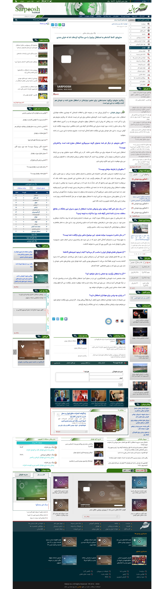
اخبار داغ (142, 16)
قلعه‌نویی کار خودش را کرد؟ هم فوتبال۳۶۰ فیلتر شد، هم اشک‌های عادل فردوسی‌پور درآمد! (127, 464)
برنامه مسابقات (21, 188)
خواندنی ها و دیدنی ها (35, 523)
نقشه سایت (104, 574)
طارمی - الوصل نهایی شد (30, 95)
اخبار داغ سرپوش (136, 167)
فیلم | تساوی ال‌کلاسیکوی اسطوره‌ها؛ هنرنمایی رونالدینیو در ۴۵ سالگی (60, 492)
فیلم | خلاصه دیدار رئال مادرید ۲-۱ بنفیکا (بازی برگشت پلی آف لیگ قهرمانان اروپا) (139, 492)
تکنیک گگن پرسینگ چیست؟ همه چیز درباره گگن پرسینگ (31, 148)
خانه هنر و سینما (76, 523)
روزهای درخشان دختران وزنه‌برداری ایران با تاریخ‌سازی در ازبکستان (141, 321)
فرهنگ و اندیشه (76, 526)
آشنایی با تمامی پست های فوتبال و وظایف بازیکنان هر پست (31, 127)
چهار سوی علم (58, 523)
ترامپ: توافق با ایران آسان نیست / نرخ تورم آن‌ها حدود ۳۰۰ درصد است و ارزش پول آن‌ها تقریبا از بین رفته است (62, 404)
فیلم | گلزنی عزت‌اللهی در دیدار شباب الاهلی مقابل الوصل (139, 514)
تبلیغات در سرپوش (102, 571)
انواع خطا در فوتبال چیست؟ (38, 173)
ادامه (133, 288)
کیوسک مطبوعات (89, 16)
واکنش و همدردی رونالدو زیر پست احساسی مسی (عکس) (79, 445)
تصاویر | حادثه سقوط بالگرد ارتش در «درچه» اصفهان (54, 560)
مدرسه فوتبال (23, 475)
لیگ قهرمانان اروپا (32, 238)
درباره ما (142, 571)
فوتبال (125, 24)
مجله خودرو (58, 529)
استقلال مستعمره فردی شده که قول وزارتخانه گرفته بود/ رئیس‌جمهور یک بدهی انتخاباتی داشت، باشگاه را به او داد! (127, 448)
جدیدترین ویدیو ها (141, 533)
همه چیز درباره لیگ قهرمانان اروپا (37, 140)
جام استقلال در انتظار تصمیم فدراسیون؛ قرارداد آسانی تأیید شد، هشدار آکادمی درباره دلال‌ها (108, 348)
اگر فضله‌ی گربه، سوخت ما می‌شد (38, 518)
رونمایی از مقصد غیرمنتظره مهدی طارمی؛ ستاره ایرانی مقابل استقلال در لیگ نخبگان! (80, 404)
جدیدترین (57, 363)
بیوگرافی (99, 16)
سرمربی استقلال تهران (80, 348)
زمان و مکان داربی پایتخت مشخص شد (27, 54)
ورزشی (48, 296)
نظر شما (86, 371)
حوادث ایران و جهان (111, 529)
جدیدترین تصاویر (141, 551)
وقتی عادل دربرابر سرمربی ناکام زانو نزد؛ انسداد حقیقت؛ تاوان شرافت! (128, 458)
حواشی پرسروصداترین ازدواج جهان (83, 453)
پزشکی (48, 319)
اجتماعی (48, 311)
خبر (147, 89)
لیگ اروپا (34, 234)
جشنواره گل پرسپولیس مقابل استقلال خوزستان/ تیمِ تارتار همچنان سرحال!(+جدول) (109, 356)
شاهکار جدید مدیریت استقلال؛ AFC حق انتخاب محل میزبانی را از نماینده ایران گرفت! (127, 443)
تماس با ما (123, 571)
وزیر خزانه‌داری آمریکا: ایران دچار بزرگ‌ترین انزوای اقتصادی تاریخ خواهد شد (98, 404)
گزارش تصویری (121, 577)
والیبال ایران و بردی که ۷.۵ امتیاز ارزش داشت (141, 357)
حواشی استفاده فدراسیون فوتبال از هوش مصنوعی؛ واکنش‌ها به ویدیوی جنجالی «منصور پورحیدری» (23, 255)
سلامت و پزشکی (113, 526)
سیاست (128, 523)
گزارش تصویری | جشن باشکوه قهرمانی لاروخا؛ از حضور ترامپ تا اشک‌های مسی (124, 561)
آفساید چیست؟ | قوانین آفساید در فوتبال (34, 120)
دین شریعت (77, 529)
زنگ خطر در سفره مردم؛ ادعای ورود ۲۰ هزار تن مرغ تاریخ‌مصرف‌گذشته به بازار (140, 238)
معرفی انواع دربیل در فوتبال (38, 153)
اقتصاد (128, 526)
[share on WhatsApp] (59, 24)
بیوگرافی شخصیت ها (36, 526)
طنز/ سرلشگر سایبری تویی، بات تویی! (36, 515)
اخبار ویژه (134, 16)
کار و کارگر (127, 529)
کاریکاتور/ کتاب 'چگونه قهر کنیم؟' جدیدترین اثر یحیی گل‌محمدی (31, 363)
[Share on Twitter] (52, 24)
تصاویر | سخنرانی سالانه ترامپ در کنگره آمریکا (89, 559)
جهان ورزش (95, 529)
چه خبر (42, 291)
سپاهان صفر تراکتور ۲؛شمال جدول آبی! (26, 62)
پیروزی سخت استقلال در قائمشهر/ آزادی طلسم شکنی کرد (27, 71)
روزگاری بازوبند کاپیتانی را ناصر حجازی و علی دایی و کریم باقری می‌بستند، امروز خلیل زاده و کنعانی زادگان (23, 279)
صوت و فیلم (140, 577)
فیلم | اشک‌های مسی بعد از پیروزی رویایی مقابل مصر (108, 510)
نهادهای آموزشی (94, 523)
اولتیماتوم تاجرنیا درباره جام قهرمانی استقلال (104, 340)
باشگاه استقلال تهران (70, 341)
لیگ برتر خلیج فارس (31, 184)
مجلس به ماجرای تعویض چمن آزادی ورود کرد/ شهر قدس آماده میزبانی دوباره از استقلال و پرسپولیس (140, 375)
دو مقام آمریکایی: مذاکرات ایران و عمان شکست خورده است (117, 404)
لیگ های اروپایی (32, 241)
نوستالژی (45, 246)
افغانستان (40, 529)
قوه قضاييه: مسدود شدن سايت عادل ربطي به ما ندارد (132, 453)
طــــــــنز (41, 475)
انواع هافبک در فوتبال (40, 133)
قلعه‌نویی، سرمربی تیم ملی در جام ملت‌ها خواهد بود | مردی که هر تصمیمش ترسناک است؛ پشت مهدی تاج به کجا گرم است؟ (140, 393)
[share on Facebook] (63, 24)
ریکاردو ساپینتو (82, 356)
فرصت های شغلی (84, 574)
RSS (106, 577)
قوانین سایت (140, 574)
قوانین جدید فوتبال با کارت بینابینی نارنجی (34, 113)
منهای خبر (115, 16)
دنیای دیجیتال (58, 526)
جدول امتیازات (40, 188)
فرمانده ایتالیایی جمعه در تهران (140, 338)
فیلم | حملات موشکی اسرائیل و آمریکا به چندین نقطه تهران (88, 542)
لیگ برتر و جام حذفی (117, 24)
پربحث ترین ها (125, 16)
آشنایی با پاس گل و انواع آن (38, 160)
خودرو (48, 327)
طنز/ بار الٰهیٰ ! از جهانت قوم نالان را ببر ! (36, 512)
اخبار (81, 16)
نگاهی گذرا (86, 571)
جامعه (116, 523)
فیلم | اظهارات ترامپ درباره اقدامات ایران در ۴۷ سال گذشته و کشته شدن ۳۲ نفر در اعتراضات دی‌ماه (53, 543)
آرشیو (38, 1)
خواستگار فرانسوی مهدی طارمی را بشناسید (81, 461)
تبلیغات (22, 1)
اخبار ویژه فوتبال (19, 102)
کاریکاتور (45, 336)
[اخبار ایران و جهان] (138, 14)
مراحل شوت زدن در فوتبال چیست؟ (36, 167)
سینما (48, 304)
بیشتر (16, 287)
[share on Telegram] (56, 24)
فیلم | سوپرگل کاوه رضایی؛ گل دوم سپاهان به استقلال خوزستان (60, 514)
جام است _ (124, 20)
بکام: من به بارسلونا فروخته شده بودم (24, 265)
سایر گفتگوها (136, 216)
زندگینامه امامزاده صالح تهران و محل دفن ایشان (73, 413)
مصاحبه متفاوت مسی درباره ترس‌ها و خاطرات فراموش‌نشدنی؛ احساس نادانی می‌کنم (140, 199)
